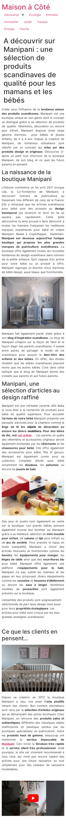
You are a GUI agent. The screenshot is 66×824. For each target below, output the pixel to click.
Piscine (24, 29)
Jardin (28, 22)
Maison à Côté (26, 7)
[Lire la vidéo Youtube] (33, 798)
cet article (25, 435)
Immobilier (11, 22)
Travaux (42, 22)
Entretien (52, 15)
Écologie (35, 15)
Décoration (11, 15)
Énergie (9, 29)
